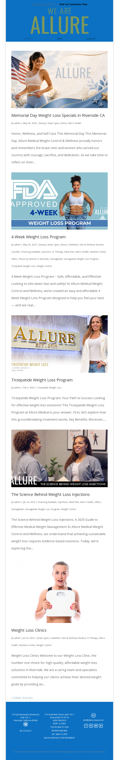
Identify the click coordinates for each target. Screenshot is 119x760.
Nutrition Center (98, 251)
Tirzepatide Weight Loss (23, 266)
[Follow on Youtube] (96, 726)
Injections (46, 251)
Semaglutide (56, 258)
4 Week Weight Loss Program (38, 237)
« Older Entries (22, 698)
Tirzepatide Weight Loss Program (42, 380)
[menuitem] (28, 39)
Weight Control (44, 266)
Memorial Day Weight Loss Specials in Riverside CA (58, 115)
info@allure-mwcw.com (93, 720)
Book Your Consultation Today (73, 4)
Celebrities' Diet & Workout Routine (86, 244)
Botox (64, 123)
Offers (14, 258)
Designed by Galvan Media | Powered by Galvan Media (86, 752)
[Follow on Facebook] (86, 726)
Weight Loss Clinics (28, 630)
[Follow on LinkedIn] (101, 726)
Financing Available (30, 251)
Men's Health (74, 123)
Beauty (42, 123)
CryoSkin (15, 251)
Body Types (53, 123)
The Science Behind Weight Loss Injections (50, 494)
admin (17, 123)
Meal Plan (69, 251)
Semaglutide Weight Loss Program (81, 258)
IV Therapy (57, 251)
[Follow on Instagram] (91, 726)
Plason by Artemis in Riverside (34, 258)
